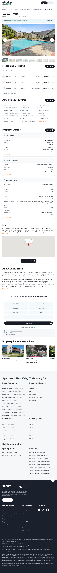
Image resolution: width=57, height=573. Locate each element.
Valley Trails (10, 13)
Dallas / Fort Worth (13, 9)
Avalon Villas (29, 358)
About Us (24, 513)
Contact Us (5, 525)
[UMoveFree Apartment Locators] (7, 487)
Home (4, 9)
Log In (51, 3)
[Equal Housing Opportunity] (23, 486)
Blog (3, 519)
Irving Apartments (25, 9)
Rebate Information (7, 516)
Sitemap (24, 528)
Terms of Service (26, 522)
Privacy (24, 525)
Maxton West (6, 358)
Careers (24, 516)
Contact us (7, 500)
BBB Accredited (26, 531)
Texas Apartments (27, 510)
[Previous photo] (5, 40)
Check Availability (48, 76)
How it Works (6, 510)
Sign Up (44, 3)
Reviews (24, 519)
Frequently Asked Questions (10, 513)
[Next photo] (52, 40)
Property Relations (7, 522)
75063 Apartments (37, 9)
